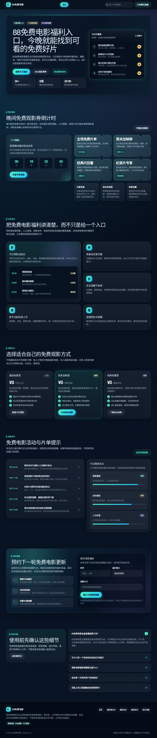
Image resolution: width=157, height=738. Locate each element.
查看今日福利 (21, 71)
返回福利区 (17, 656)
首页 (64, 4)
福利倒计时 (111, 710)
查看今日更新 (18, 412)
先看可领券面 (18, 174)
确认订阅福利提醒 (91, 594)
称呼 (82, 568)
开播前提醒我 (142, 128)
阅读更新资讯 (60, 71)
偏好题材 (116, 568)
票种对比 (123, 710)
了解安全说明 (116, 412)
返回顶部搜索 (142, 452)
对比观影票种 (41, 71)
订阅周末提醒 (67, 412)
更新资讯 (134, 710)
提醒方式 (84, 581)
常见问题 (145, 710)
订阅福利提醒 (143, 4)
